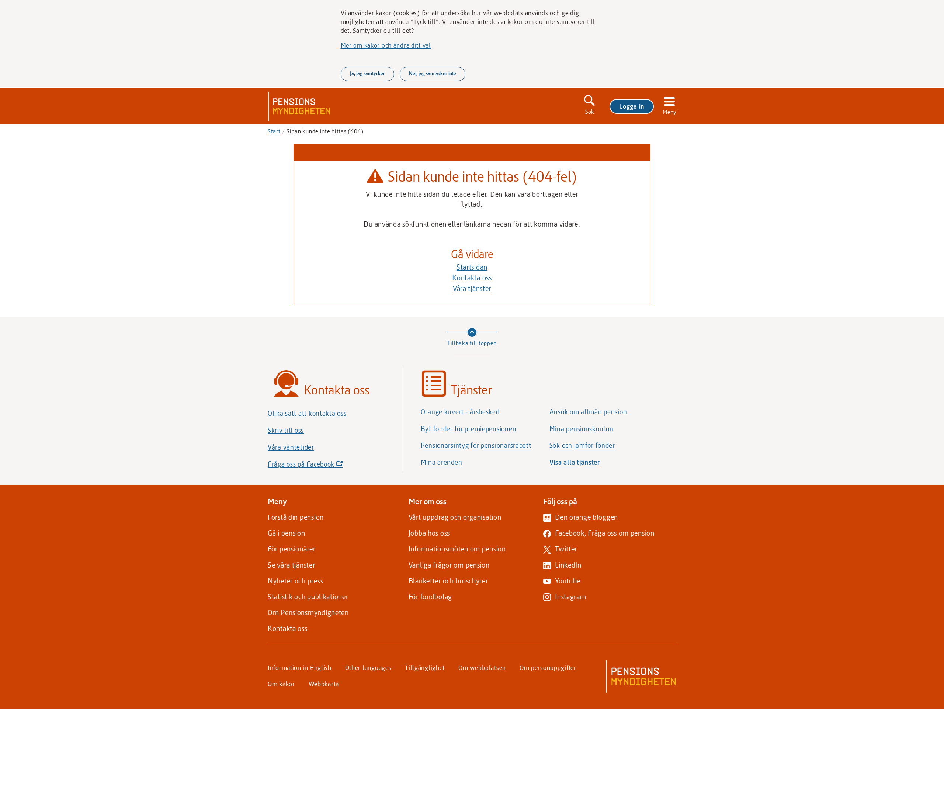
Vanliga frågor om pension (449, 564)
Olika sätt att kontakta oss (307, 413)
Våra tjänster (472, 288)
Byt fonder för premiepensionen (469, 428)
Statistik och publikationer (308, 596)
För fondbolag (430, 596)
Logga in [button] (631, 106)
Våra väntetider (291, 447)
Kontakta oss (472, 277)
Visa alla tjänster (574, 462)
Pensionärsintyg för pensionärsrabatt (476, 445)
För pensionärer (292, 548)
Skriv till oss (286, 430)
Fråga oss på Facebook (318, 466)
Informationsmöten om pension (457, 548)
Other (368, 667)
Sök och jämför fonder (582, 445)
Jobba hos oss (429, 532)
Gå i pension (286, 532)
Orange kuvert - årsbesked (460, 411)
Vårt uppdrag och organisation (455, 517)
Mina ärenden (441, 462)
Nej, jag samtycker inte (432, 73)
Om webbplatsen (482, 667)
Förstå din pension (296, 517)
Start (274, 131)
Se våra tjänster (291, 564)
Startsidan (472, 266)
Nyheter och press (295, 580)
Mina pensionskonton (581, 428)
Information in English (300, 667)
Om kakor (281, 684)
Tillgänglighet (425, 667)
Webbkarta (324, 684)
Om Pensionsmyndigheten (308, 612)
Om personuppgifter (548, 667)
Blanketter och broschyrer (448, 580)
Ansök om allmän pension (588, 411)
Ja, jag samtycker (367, 73)
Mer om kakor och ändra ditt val (386, 45)
